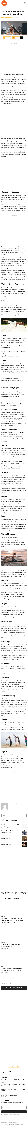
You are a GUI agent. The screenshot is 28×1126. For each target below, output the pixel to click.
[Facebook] (12, 1066)
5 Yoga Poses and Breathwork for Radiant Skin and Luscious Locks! (11, 969)
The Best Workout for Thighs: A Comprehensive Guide (8, 831)
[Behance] (9, 1066)
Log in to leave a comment (14, 988)
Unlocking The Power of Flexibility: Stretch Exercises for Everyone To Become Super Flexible (12, 920)
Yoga (3, 17)
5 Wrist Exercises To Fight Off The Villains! (7, 893)
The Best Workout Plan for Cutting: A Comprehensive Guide (10, 837)
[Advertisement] (14, 58)
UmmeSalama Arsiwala (15, 803)
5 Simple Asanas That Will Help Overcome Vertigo (11, 945)
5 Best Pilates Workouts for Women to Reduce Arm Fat (21, 893)
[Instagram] (15, 1066)
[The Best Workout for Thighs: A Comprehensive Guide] (24, 832)
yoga (2, 76)
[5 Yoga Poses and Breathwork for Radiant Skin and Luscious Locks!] (14, 958)
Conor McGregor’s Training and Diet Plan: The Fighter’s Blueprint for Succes (10, 825)
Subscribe (14, 1112)
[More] (21, 37)
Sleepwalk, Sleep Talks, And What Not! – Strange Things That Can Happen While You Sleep (13, 1080)
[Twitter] (18, 1066)
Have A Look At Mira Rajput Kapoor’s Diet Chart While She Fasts (13, 1090)
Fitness (3, 916)
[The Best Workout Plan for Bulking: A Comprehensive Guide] (24, 844)
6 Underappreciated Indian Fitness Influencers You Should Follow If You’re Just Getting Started (13, 1094)
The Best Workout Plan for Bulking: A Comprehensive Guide (10, 843)
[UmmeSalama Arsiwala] (4, 806)
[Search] (25, 815)
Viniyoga (15, 727)
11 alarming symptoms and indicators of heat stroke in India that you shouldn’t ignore (13, 1085)
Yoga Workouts (8, 17)
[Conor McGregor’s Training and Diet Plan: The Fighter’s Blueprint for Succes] (24, 826)
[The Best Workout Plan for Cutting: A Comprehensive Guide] (24, 838)
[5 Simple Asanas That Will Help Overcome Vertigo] (14, 934)
